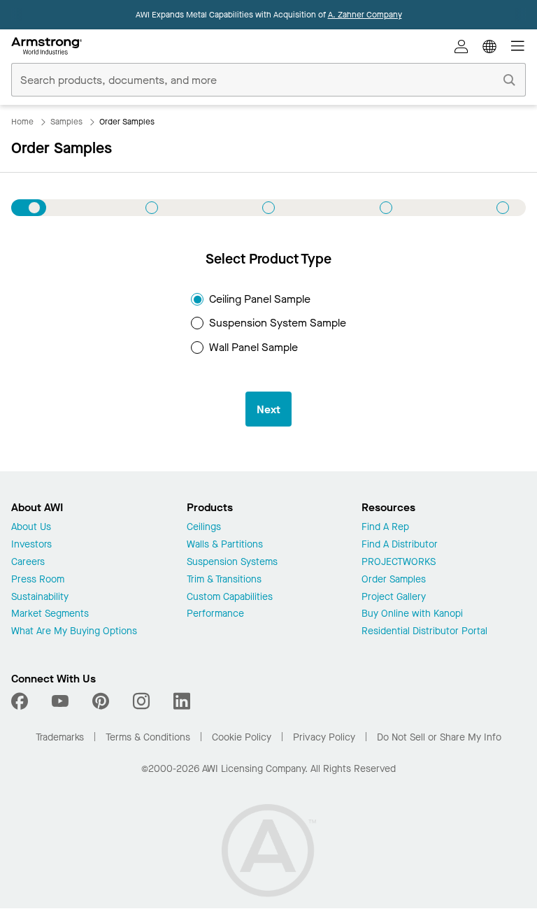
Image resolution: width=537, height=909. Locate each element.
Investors (31, 545)
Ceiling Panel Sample (259, 299)
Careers (28, 562)
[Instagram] (141, 701)
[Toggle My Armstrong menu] (461, 46)
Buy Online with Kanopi (412, 614)
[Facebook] (21, 701)
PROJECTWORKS (398, 562)
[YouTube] (60, 701)
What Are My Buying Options (74, 632)
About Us (31, 528)
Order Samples (393, 580)
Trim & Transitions (224, 580)
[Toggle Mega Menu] (517, 46)
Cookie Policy (241, 737)
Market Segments (50, 614)
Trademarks (60, 737)
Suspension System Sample (277, 322)
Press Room (37, 580)
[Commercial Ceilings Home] (46, 46)
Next (268, 409)
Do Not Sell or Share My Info (439, 737)
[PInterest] (101, 701)
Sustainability (40, 597)
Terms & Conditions (148, 737)
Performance (215, 614)
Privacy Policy (324, 737)
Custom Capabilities (230, 597)
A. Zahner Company (365, 14)
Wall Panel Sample (253, 347)
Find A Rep (385, 528)
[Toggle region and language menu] (489, 46)
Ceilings (204, 528)
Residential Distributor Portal (424, 632)
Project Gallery (393, 597)
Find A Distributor (399, 545)
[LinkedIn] (182, 701)
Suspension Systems (232, 562)
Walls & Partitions (225, 545)
